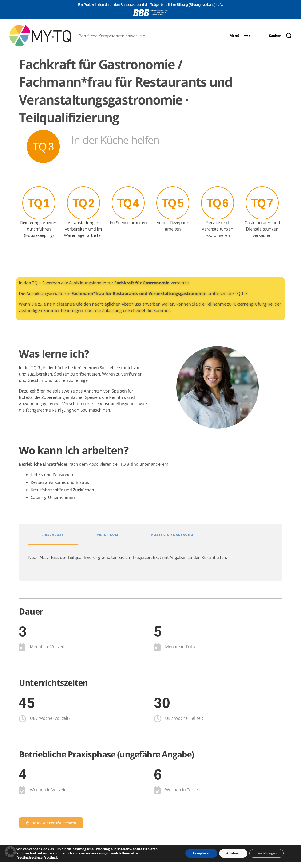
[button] (10, 851)
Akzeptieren (201, 853)
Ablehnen (233, 853)
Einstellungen (266, 853)
